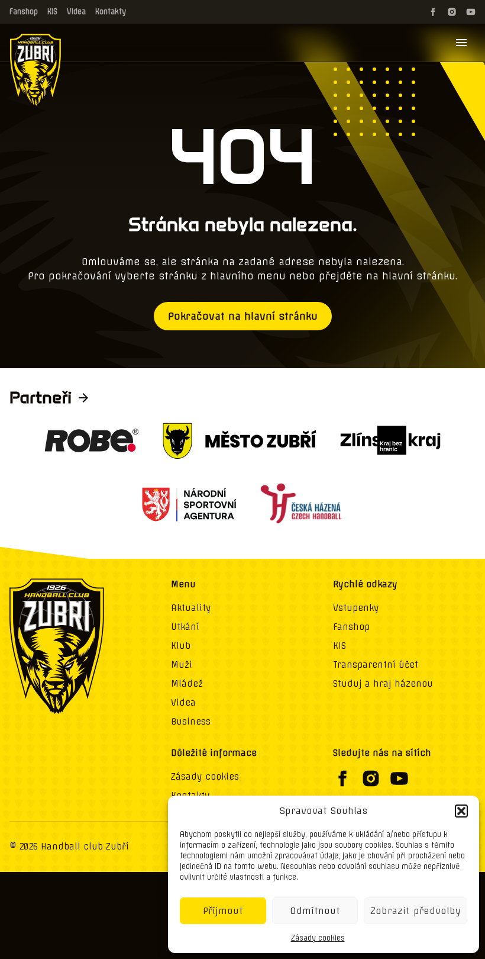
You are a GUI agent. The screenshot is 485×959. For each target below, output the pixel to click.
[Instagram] (452, 12)
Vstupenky (356, 608)
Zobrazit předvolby (415, 910)
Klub (180, 646)
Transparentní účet (375, 664)
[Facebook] (433, 12)
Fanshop (23, 11)
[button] (461, 811)
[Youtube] (471, 12)
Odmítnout (315, 910)
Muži (181, 664)
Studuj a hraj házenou (383, 683)
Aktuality (191, 608)
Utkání (185, 627)
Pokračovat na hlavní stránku (243, 316)
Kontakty (110, 11)
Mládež (187, 683)
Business (191, 721)
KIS (52, 11)
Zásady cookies (318, 938)
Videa (76, 11)
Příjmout (223, 910)
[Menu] (461, 42)
